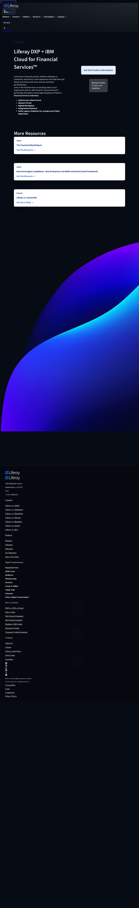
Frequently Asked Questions (16, 632)
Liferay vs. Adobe (12, 505)
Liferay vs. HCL (11, 530)
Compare (8, 500)
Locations (9, 659)
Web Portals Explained (14, 616)
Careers (8, 647)
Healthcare (9, 575)
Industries (9, 549)
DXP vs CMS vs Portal (14, 608)
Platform (8, 541)
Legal (7, 689)
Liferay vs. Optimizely (14, 510)
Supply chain (10, 590)
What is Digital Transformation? (17, 597)
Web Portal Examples (13, 620)
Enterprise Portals (12, 628)
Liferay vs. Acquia (12, 526)
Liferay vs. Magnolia (13, 522)
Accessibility (10, 685)
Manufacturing (10, 579)
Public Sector (10, 571)
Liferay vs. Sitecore (13, 518)
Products (8, 535)
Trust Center (10, 655)
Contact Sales (7, 31)
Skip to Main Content (8, 2)
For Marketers (10, 553)
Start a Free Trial (12, 557)
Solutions (9, 545)
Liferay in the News (13, 651)
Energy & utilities (11, 586)
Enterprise (9, 593)
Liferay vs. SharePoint (14, 514)
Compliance (10, 692)
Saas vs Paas (10, 612)
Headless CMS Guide (13, 624)
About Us (9, 643)
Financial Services (11, 568)
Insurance (9, 582)
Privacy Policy (11, 696)
